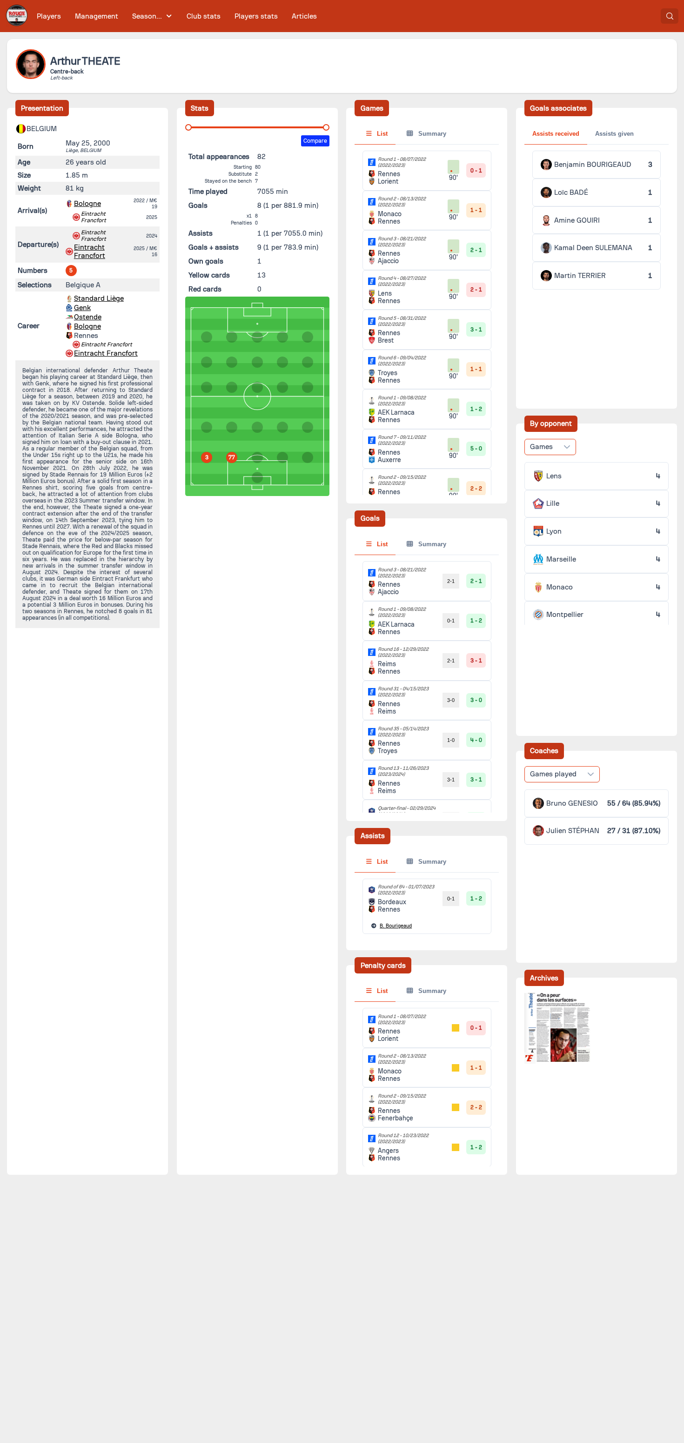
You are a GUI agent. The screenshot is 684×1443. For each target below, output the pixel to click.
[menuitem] (49, 16)
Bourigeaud (396, 926)
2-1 (451, 581)
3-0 (451, 700)
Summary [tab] (431, 133)
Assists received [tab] (555, 133)
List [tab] (381, 133)
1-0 (451, 740)
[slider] (188, 127)
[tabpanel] (426, 720)
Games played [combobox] (553, 774)
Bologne (87, 203)
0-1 (451, 620)
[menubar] (177, 16)
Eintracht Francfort (93, 217)
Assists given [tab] (614, 133)
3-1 (451, 779)
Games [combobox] (541, 447)
